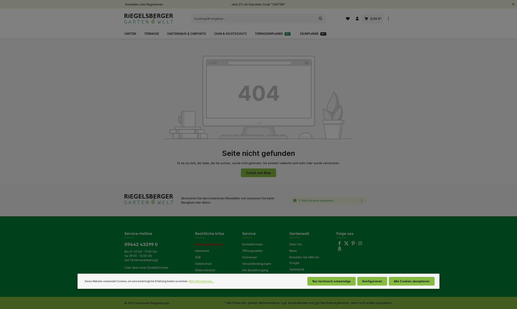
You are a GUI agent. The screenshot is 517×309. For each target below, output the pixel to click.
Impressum (202, 250)
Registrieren (155, 4)
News (293, 250)
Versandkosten (298, 303)
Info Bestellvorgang (255, 270)
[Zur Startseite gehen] (148, 19)
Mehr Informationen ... (201, 281)
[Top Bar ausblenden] (513, 4)
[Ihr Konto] (357, 18)
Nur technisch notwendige (331, 281)
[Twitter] (346, 244)
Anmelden (132, 4)
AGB (198, 257)
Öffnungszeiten (252, 250)
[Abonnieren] (362, 200)
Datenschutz (203, 263)
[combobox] (254, 18)
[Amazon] (339, 250)
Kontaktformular (157, 267)
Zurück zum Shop (258, 172)
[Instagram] (360, 244)
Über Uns (295, 244)
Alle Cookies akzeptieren (412, 281)
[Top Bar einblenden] (388, 18)
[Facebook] (340, 244)
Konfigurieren (372, 281)
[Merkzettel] (347, 18)
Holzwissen (249, 257)
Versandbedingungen (256, 263)
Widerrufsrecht (205, 270)
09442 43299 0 (141, 244)
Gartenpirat (296, 269)
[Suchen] (320, 18)
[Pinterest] (353, 244)
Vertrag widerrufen (209, 244)
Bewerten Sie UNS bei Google (304, 260)
